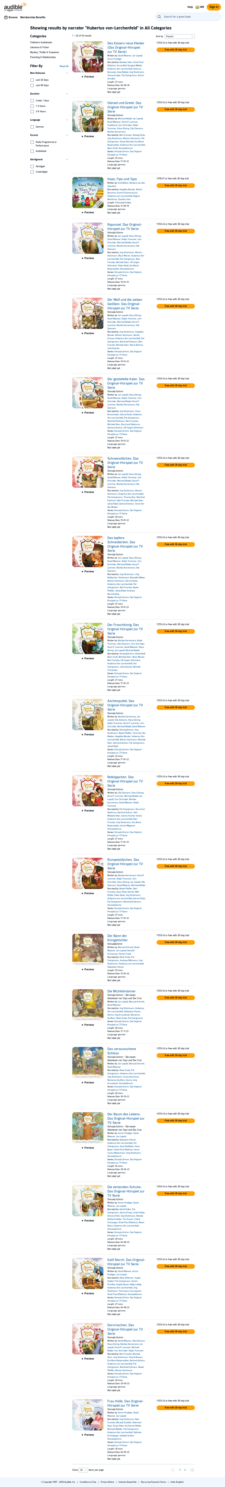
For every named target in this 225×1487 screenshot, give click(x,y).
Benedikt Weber (137, 577)
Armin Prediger (114, 59)
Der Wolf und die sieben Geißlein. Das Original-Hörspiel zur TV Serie (124, 304)
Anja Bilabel (122, 72)
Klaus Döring (123, 128)
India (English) (177, 1482)
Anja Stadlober (127, 1146)
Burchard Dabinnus (130, 424)
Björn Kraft (112, 148)
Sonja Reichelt (127, 141)
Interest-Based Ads (128, 1482)
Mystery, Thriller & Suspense (44, 52)
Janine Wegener (127, 825)
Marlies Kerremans (116, 132)
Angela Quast (122, 1284)
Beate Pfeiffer (125, 733)
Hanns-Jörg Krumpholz (118, 1015)
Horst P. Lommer (130, 122)
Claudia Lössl (124, 199)
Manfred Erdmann (128, 341)
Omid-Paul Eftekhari (123, 1149)
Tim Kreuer (128, 1219)
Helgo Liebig (135, 1284)
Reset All (64, 66)
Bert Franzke (125, 135)
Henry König (126, 1212)
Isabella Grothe (127, 1435)
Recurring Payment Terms (154, 1482)
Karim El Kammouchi (127, 193)
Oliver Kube (124, 957)
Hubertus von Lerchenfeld (119, 196)
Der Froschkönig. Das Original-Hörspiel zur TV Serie (125, 629)
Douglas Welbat (134, 65)
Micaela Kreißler (124, 1422)
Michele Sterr (122, 262)
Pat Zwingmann (129, 75)
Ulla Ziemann (136, 128)
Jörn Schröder (125, 125)
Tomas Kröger (114, 75)
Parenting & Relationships (43, 57)
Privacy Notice (108, 1482)
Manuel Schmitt (125, 947)
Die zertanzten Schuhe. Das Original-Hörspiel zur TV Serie (126, 1191)
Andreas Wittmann (129, 960)
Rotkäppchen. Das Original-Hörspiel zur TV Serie (125, 781)
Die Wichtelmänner (121, 991)
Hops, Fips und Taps (122, 179)
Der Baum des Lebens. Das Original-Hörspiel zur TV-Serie (126, 1118)
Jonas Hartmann (131, 1077)
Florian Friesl (125, 954)
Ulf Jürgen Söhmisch (133, 427)
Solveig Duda (139, 135)
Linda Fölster (139, 1212)
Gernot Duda (126, 414)
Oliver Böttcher (126, 1278)
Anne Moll (122, 65)
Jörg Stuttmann (136, 72)
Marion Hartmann (131, 138)
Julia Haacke (113, 348)
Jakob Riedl (112, 504)
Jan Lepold (137, 55)
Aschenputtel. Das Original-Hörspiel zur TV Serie (125, 705)
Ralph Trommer (129, 239)
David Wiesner (124, 55)
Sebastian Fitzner (115, 967)
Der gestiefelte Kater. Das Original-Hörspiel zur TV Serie (126, 383)
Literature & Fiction (39, 47)
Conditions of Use (88, 1482)
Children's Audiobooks (41, 42)
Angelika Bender (127, 189)
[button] (49, 73)
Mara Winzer (124, 255)
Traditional (112, 125)
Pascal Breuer (135, 1357)
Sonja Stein (118, 1426)
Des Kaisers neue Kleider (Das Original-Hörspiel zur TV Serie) (125, 47)
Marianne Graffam (116, 1080)
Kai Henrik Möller (133, 1426)
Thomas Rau (130, 497)
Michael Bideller (115, 1429)
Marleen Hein (125, 62)
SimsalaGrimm (126, 148)
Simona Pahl (113, 1216)
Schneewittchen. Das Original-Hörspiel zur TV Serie (125, 463)
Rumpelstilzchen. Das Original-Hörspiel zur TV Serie (125, 864)
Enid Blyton (123, 183)
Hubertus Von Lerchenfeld (119, 69)
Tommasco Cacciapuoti (130, 1291)
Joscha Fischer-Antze (131, 816)
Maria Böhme (136, 345)
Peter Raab (123, 265)
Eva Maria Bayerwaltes (118, 1360)
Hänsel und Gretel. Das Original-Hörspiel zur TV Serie (125, 107)
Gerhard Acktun (115, 427)
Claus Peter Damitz (125, 892)
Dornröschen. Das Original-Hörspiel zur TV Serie (125, 1329)
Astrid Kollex (125, 1209)
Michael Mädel (125, 118)
